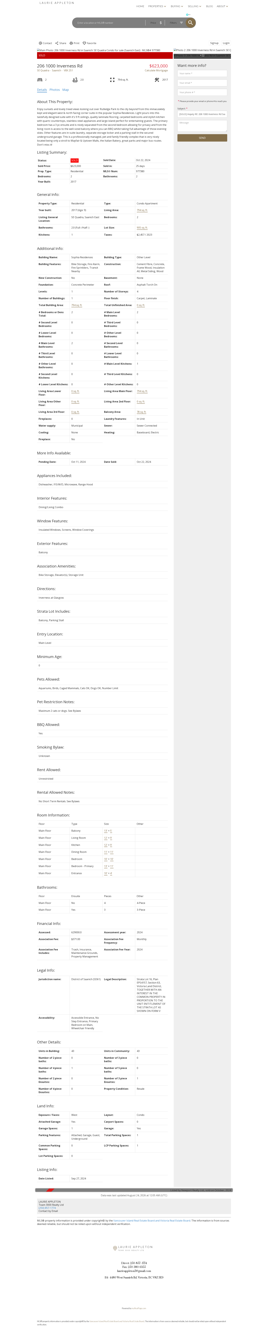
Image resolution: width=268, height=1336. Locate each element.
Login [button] (226, 43)
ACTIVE (182, 15)
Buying (175, 6)
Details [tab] (42, 90)
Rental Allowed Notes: (56, 792)
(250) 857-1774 (47, 1208)
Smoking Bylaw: (50, 747)
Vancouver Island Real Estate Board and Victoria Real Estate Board (151, 1220)
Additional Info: (50, 248)
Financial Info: (49, 923)
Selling (193, 6)
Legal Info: (46, 970)
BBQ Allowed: (48, 724)
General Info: (48, 194)
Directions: (46, 588)
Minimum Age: (49, 656)
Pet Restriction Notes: (56, 701)
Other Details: (49, 1042)
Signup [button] (214, 43)
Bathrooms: (47, 887)
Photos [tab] (54, 90)
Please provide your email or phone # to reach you (203, 101)
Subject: (181, 108)
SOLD (194, 15)
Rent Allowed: (49, 769)
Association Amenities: (56, 566)
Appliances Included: (54, 475)
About (221, 6)
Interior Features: (52, 498)
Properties (155, 6)
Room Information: (53, 815)
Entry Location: (50, 634)
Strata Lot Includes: (53, 611)
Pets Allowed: (48, 679)
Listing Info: (47, 1169)
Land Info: (45, 1105)
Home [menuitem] (140, 6)
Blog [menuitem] (209, 6)
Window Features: (52, 520)
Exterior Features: (52, 543)
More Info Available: (54, 452)
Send (202, 138)
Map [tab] (65, 90)
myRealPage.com (139, 1308)
